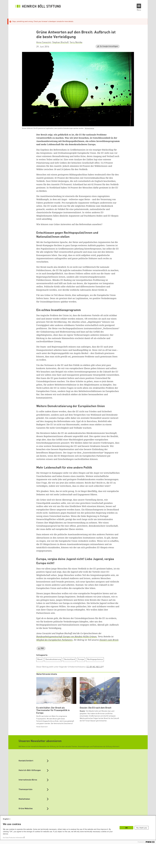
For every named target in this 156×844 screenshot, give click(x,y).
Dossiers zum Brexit (108, 639)
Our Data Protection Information (13, 837)
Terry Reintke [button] (76, 42)
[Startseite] (38, 6)
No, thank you (141, 828)
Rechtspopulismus (95, 659)
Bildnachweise (89, 128)
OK (126, 828)
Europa (81, 659)
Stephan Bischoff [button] (60, 42)
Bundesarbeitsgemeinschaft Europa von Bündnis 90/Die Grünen (66, 636)
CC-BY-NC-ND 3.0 (94, 667)
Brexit (39, 659)
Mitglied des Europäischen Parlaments (54, 639)
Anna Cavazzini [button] (43, 42)
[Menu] (139, 6)
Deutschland (69, 659)
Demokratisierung (53, 659)
